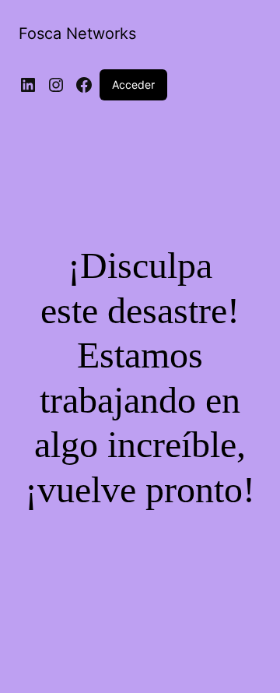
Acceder (133, 84)
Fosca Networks (77, 33)
